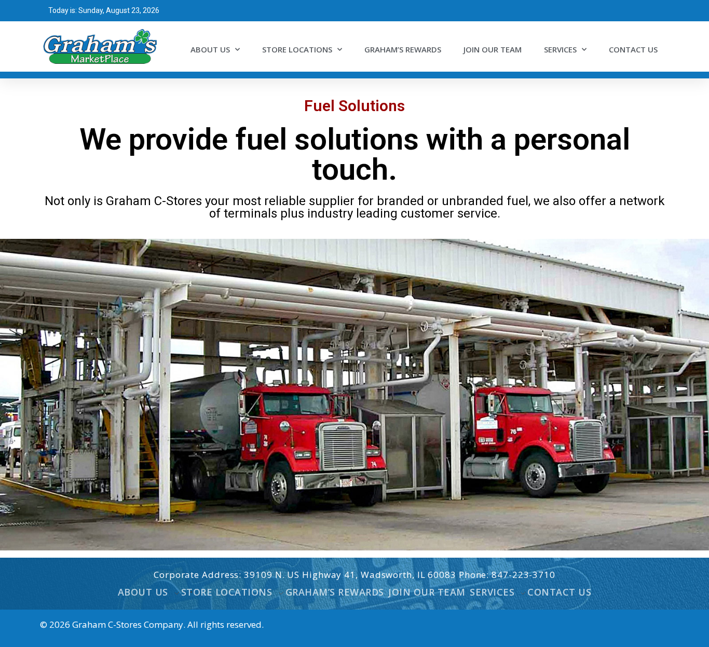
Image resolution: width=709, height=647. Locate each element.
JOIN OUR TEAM (492, 49)
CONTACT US (633, 49)
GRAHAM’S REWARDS (402, 49)
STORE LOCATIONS (297, 49)
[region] (354, 394)
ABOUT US (210, 49)
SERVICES (560, 49)
